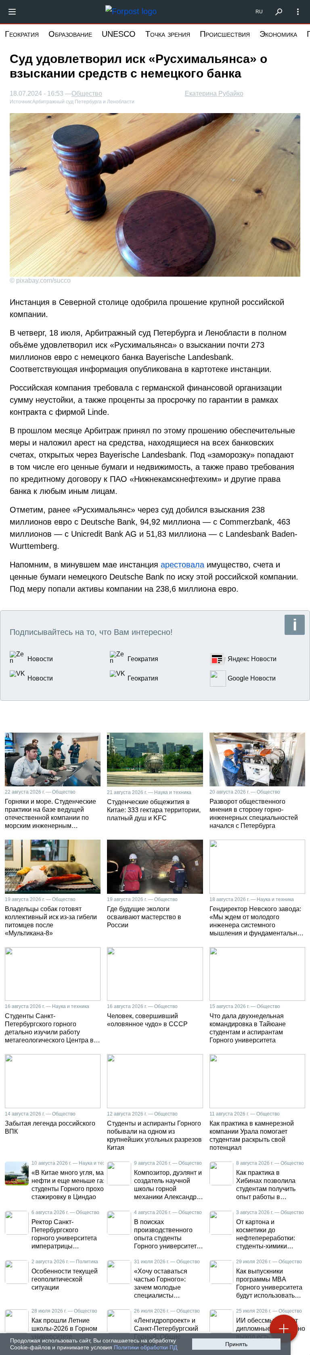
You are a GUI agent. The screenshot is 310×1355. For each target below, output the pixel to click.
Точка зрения (167, 33)
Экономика (278, 33)
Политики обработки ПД (145, 1347)
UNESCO (119, 33)
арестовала (182, 564)
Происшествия (225, 33)
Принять (236, 1344)
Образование (70, 33)
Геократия (22, 33)
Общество (86, 93)
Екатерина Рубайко (214, 93)
